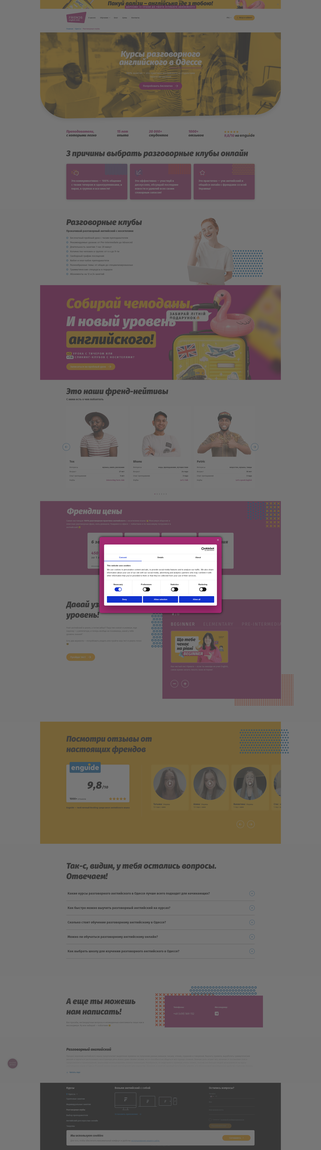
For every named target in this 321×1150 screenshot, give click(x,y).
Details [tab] (160, 557)
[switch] (146, 589)
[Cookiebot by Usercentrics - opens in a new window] (203, 549)
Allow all (196, 599)
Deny (124, 599)
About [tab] (198, 557)
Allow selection (160, 599)
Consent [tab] (123, 557)
